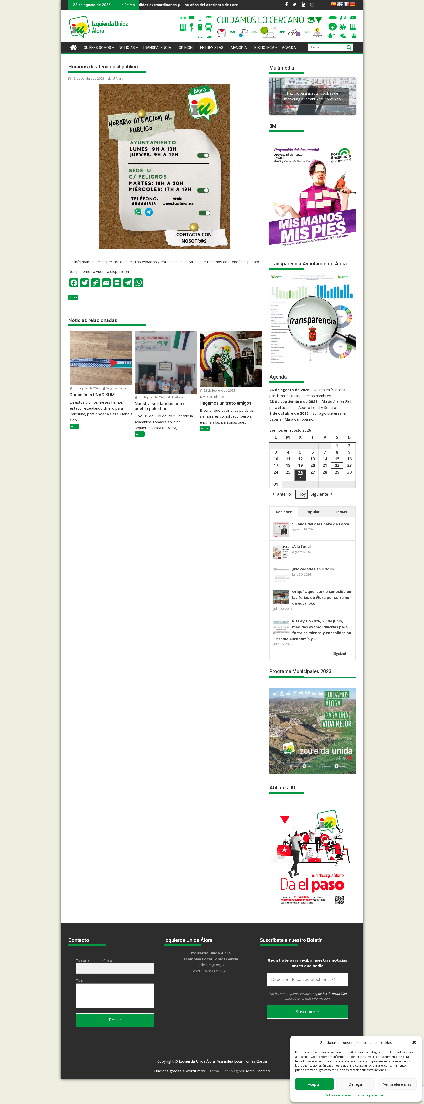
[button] (414, 1042)
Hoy (302, 494)
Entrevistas (211, 47)
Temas (341, 511)
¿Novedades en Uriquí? (313, 568)
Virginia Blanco (116, 388)
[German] (353, 4)
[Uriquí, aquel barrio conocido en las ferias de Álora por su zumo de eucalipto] (281, 604)
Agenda (289, 47)
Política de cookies (338, 1095)
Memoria (239, 47)
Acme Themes (258, 1070)
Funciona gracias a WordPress (179, 1070)
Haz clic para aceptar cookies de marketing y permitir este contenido (312, 96)
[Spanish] (333, 4)
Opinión (186, 47)
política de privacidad (331, 993)
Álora (73, 297)
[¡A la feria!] (281, 558)
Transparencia (157, 47)
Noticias (127, 47)
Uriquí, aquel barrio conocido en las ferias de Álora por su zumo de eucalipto (321, 597)
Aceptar (314, 1084)
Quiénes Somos (97, 47)
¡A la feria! (238, 4)
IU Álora (117, 79)
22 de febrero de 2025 (219, 390)
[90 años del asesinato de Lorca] (281, 536)
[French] (346, 4)
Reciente (284, 511)
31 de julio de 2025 (86, 388)
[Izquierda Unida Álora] (73, 46)
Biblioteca (264, 47)
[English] (340, 4)
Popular (312, 511)
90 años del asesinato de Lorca (155, 4)
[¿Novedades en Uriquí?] (281, 581)
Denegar (356, 1084)
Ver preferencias (397, 1084)
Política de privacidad (369, 1095)
